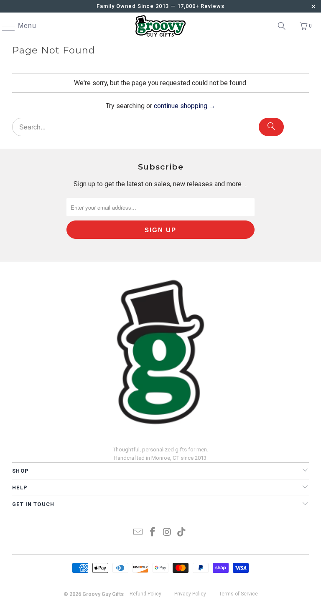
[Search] (282, 26)
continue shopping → (185, 106)
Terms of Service (238, 594)
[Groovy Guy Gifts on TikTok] (182, 532)
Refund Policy (145, 594)
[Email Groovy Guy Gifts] (138, 532)
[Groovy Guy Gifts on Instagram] (167, 532)
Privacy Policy (190, 594)
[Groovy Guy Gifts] (160, 26)
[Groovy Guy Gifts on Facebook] (153, 532)
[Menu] (4, 26)
